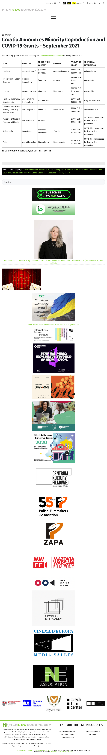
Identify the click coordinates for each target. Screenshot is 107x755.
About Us (46, 750)
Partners (30, 750)
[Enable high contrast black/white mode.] (64, 3)
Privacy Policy (21, 750)
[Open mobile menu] (53, 18)
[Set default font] (99, 3)
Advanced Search (93, 731)
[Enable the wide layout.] (87, 3)
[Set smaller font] (94, 3)
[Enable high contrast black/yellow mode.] (69, 3)
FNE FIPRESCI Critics (67, 731)
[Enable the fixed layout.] (83, 3)
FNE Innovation (68, 738)
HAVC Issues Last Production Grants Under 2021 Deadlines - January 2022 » (39, 173)
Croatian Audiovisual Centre (51, 56)
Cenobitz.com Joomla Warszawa (62, 752)
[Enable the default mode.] (55, 3)
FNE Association (67, 734)
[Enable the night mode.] (59, 3)
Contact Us (38, 750)
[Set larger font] (103, 3)
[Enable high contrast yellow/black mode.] (74, 3)
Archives (92, 734)
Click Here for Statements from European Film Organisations (53, 324)
